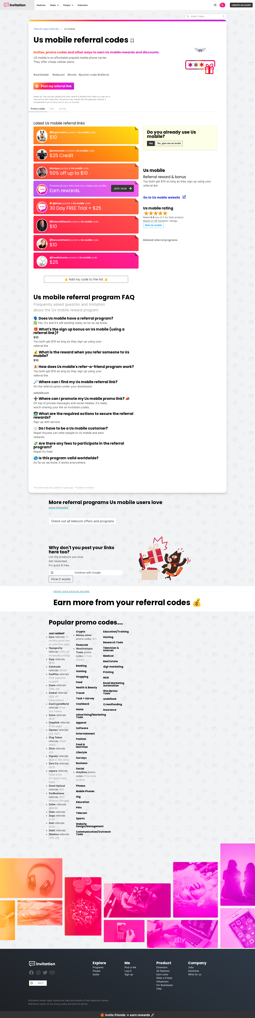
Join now (121, 188)
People (66, 5)
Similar (62, 108)
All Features (162, 970)
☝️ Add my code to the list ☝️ (86, 279)
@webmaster (58, 150)
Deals (53, 5)
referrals (59, 652)
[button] (86, 573)
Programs (98, 967)
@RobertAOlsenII (60, 221)
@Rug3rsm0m (58, 132)
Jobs (191, 967)
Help (159, 988)
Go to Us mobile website (163, 197)
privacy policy (60, 1004)
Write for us (194, 974)
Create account (241, 5)
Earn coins (162, 974)
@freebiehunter (59, 257)
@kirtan (57, 203)
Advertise (193, 970)
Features (41, 5)
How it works (61, 579)
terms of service (80, 1004)
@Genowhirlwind (60, 239)
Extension (83, 5)
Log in (128, 970)
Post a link (130, 967)
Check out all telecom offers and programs (82, 521)
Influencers (162, 981)
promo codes (86, 776)
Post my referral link (55, 86)
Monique (55, 168)
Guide (96, 974)
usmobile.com (41, 392)
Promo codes (38, 108)
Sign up (129, 974)
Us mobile (84, 132)
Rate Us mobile (153, 225)
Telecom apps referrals (46, 28)
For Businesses (164, 985)
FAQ (52, 108)
